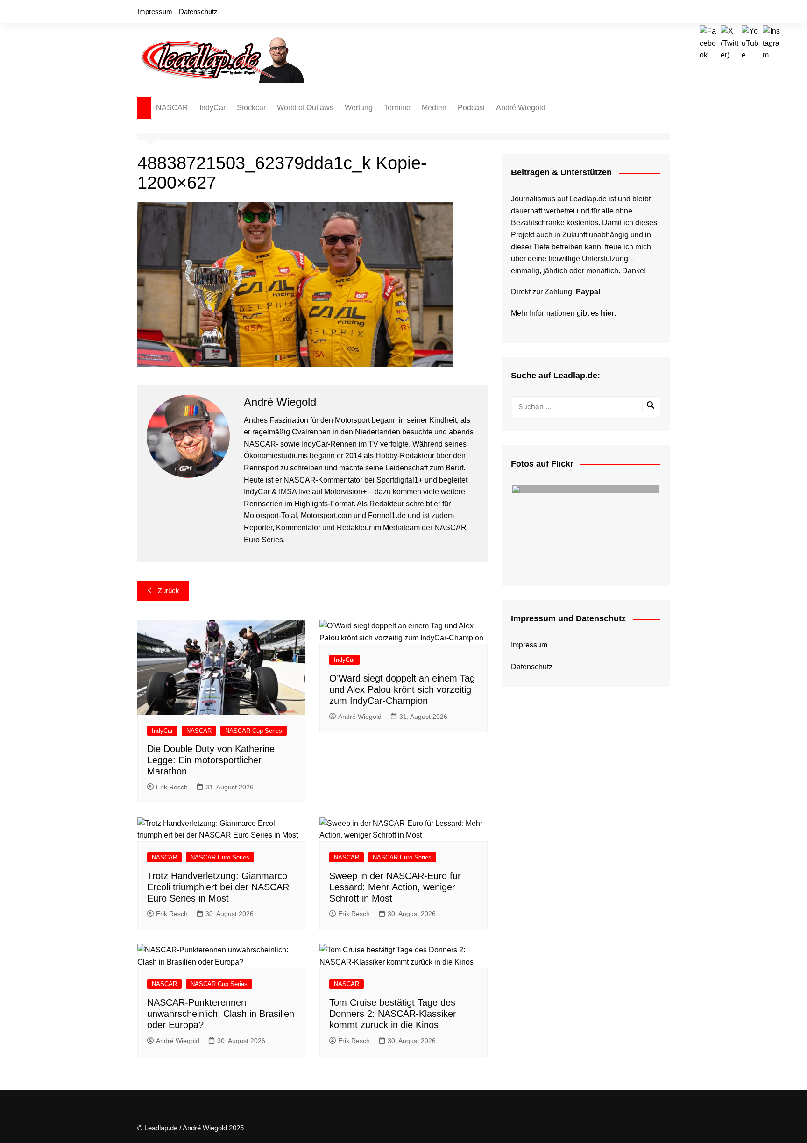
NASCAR (172, 108)
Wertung (359, 108)
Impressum (154, 11)
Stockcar (251, 108)
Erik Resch (172, 787)
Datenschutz (198, 11)
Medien (434, 108)
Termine (397, 108)
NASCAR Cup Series (253, 730)
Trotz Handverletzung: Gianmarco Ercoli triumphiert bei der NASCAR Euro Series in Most (218, 887)
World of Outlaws (305, 108)
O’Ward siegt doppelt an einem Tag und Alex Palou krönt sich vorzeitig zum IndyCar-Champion (402, 689)
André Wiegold (520, 108)
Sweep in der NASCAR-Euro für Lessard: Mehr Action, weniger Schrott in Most (395, 887)
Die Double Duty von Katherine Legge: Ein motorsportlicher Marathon (211, 760)
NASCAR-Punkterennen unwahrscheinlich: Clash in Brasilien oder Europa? (220, 1013)
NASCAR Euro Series (220, 857)
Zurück (168, 591)
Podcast (471, 108)
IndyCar (212, 108)
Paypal (588, 292)
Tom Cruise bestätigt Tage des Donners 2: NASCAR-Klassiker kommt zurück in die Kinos (392, 1013)
